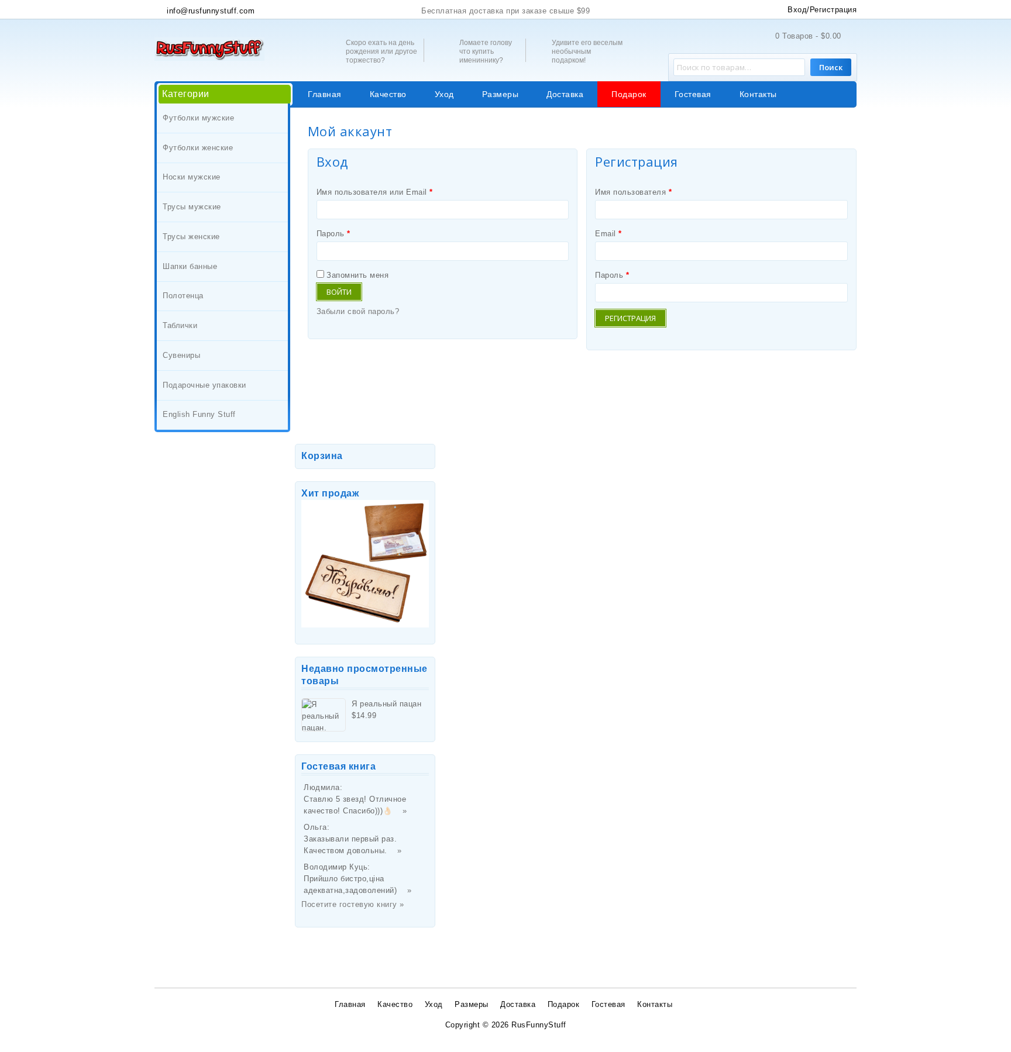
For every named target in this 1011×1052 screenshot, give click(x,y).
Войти (339, 292)
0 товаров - (808, 36)
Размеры (500, 94)
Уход (444, 94)
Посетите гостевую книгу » (352, 904)
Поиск (830, 67)
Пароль (333, 233)
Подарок (629, 94)
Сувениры (181, 355)
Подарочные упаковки (204, 385)
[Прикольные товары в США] (209, 48)
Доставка (564, 94)
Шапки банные (190, 266)
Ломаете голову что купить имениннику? (485, 51)
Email (608, 233)
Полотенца (183, 295)
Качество (388, 94)
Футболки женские (198, 147)
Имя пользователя (633, 192)
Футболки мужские (198, 117)
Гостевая (693, 94)
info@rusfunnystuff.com (209, 10)
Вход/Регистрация (822, 9)
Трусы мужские (192, 206)
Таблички (180, 325)
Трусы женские (191, 236)
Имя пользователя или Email (375, 192)
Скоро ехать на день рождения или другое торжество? (381, 51)
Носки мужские (192, 177)
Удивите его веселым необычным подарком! (587, 51)
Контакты (758, 94)
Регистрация (630, 318)
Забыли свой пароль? (358, 311)
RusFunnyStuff (538, 1024)
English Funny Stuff (199, 414)
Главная (325, 94)
